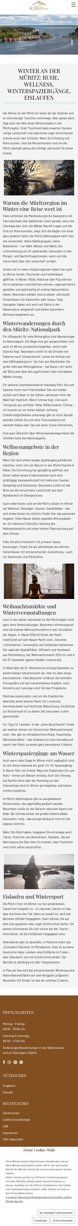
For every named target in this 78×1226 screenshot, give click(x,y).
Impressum (10, 1133)
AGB (5, 1126)
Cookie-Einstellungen (16, 1119)
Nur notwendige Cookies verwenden (56, 1212)
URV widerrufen (13, 1139)
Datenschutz (11, 1113)
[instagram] (9, 1062)
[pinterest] (15, 1062)
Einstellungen (40, 1220)
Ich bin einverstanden (63, 1220)
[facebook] (4, 1062)
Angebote (9, 1085)
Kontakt (8, 1092)
